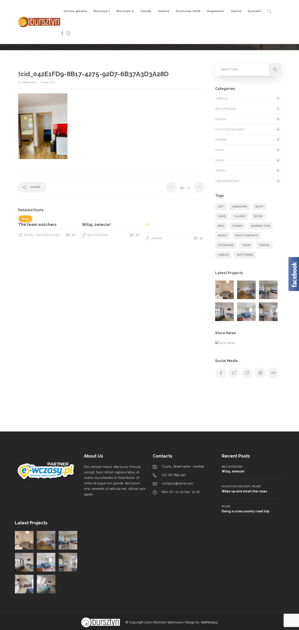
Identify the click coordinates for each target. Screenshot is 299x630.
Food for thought (229, 129)
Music (219, 150)
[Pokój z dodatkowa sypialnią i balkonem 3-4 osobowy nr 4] (268, 311)
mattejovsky (29, 82)
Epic (221, 225)
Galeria (163, 11)
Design (220, 119)
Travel (29, 235)
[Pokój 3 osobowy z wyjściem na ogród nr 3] (246, 311)
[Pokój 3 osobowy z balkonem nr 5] (24, 584)
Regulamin (215, 11)
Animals (221, 98)
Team (246, 245)
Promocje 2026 (188, 11)
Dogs (258, 216)
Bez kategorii (97, 235)
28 (136, 235)
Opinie (236, 11)
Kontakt (254, 11)
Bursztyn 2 (125, 11)
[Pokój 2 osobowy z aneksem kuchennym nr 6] (46, 584)
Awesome (239, 206)
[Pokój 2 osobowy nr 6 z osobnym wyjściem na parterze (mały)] (224, 289)
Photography (246, 235)
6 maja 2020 (47, 82)
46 (73, 235)
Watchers (245, 254)
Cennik (145, 11)
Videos (223, 254)
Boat (259, 206)
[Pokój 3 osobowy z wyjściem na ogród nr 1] (268, 289)
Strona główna (75, 11)
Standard (226, 245)
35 (201, 238)
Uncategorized (48, 235)
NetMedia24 (209, 622)
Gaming (156, 238)
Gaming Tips (260, 225)
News (219, 160)
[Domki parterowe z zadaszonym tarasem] (246, 289)
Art (221, 206)
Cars (221, 216)
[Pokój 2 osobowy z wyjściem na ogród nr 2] (224, 311)
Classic (240, 216)
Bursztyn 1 (102, 11)
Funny (237, 225)
